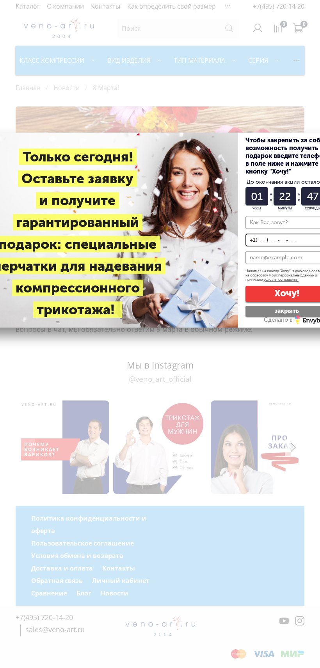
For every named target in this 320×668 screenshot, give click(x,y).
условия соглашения (281, 280)
